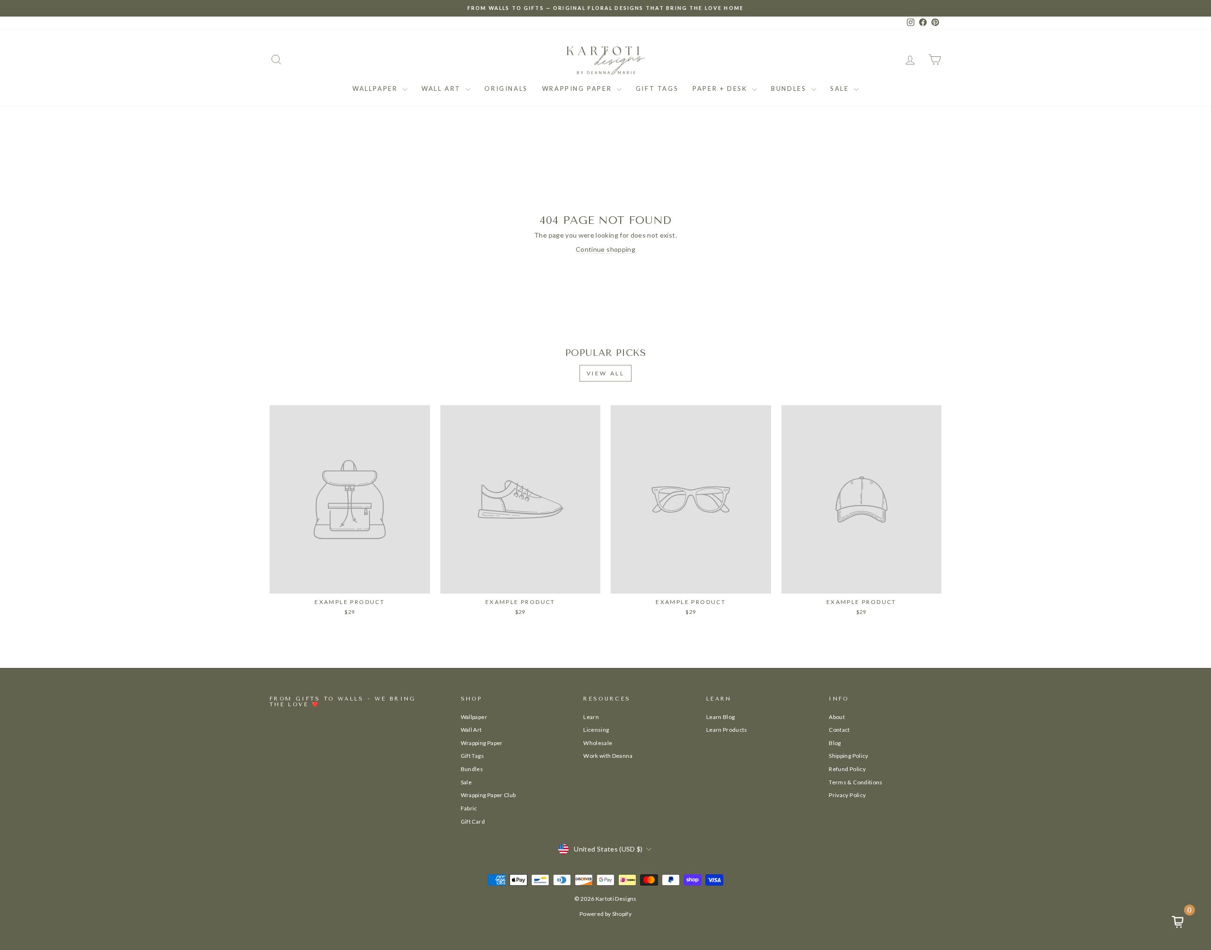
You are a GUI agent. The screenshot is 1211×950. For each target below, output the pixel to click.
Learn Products (726, 729)
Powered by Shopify (605, 913)
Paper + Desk (721, 88)
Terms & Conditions (855, 782)
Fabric (469, 808)
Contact (839, 729)
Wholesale (597, 742)
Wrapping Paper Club (488, 795)
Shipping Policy (848, 755)
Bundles (790, 88)
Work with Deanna (607, 755)
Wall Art (442, 88)
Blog (835, 742)
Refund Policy (847, 768)
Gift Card (473, 821)
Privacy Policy (847, 795)
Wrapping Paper (578, 88)
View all (606, 373)
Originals (505, 88)
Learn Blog (720, 716)
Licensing (596, 729)
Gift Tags (657, 88)
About (837, 716)
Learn (591, 716)
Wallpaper (376, 88)
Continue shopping (605, 249)
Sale (840, 88)
